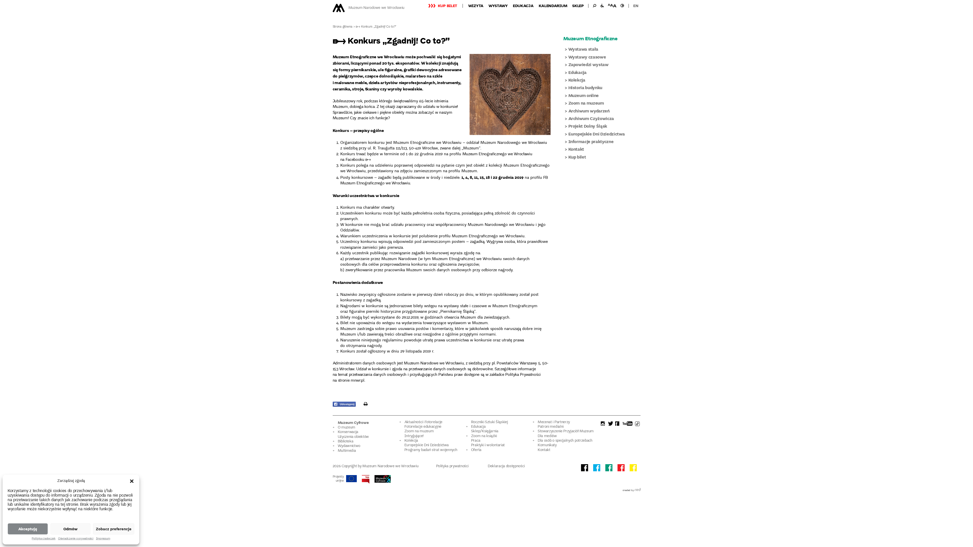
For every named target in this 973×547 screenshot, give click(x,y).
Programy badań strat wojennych (430, 450)
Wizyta (475, 5)
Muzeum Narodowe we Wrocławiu (376, 8)
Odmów (70, 529)
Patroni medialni (551, 427)
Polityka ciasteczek (43, 539)
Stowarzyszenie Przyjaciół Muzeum (566, 431)
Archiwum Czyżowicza (591, 118)
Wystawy (498, 5)
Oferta (476, 450)
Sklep (578, 5)
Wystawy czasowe (587, 57)
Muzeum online (583, 95)
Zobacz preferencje (114, 529)
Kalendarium (553, 5)
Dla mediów (547, 436)
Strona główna (343, 27)
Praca (475, 441)
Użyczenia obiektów (353, 437)
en (635, 5)
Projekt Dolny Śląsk (587, 126)
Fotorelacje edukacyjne (422, 427)
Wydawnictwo (349, 446)
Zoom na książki (484, 436)
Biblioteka (345, 441)
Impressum (103, 539)
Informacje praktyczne (591, 141)
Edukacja (523, 5)
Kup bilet (447, 5)
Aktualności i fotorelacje (423, 422)
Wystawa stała (583, 49)
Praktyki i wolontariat (488, 445)
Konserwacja (348, 432)
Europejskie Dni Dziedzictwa (596, 134)
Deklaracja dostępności (506, 466)
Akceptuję (27, 529)
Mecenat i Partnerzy (554, 422)
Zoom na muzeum (586, 103)
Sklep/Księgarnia (484, 431)
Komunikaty (547, 445)
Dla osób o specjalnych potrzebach (565, 441)
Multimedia (347, 451)
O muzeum (346, 427)
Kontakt (576, 149)
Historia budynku (585, 87)
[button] (131, 481)
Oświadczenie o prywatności (75, 539)
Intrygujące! (414, 436)
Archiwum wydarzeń (589, 111)
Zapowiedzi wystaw (588, 64)
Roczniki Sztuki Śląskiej (489, 422)
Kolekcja (576, 80)
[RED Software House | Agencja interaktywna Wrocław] (638, 491)
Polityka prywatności (452, 466)
